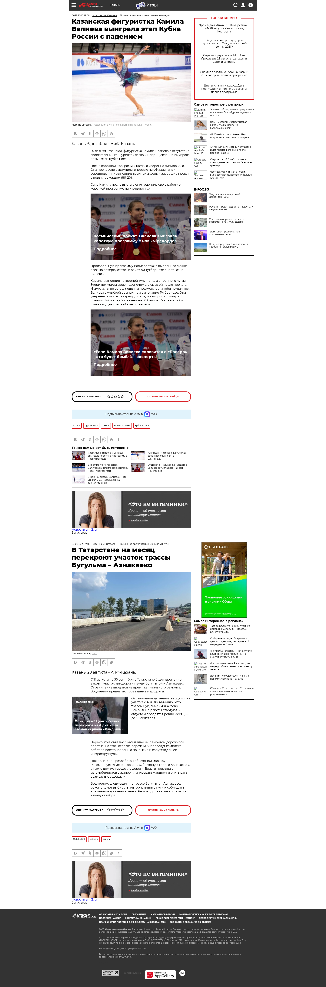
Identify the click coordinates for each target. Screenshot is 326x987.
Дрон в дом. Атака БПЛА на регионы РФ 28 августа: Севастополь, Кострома (224, 28)
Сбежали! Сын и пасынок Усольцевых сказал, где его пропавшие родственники (232, 691)
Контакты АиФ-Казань (138, 918)
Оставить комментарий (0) (163, 396)
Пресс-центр (139, 914)
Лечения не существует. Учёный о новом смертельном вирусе (230, 677)
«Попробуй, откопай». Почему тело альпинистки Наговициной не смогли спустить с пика (231, 653)
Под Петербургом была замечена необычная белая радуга (228, 245)
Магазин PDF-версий (163, 914)
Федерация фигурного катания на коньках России (122, 124)
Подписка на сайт (110, 918)
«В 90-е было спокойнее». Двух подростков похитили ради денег (230, 136)
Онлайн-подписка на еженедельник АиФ (203, 914)
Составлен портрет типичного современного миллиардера (227, 220)
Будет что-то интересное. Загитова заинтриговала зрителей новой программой (108, 467)
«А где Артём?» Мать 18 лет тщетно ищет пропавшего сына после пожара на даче (230, 149)
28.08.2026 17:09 (81, 544)
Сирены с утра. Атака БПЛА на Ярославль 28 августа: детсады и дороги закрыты (224, 58)
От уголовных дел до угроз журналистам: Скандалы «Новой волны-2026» (224, 43)
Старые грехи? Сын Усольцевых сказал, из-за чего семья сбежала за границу (231, 162)
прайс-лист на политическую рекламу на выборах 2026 (132, 922)
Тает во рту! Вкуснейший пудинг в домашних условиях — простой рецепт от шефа (230, 628)
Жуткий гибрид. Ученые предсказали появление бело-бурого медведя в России (232, 112)
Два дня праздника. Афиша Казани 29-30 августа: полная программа (224, 73)
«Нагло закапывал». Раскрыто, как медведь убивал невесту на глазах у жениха (231, 666)
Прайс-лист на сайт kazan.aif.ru (218, 918)
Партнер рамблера (132, 973)
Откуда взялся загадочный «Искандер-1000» (225, 195)
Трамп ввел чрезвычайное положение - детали (224, 233)
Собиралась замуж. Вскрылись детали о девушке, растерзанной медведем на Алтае (229, 641)
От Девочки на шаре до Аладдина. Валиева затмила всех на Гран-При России (168, 467)
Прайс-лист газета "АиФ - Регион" (175, 918)
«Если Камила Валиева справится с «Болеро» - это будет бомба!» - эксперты (140, 354)
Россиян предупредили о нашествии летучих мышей (231, 208)
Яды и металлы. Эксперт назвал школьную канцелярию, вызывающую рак (228, 124)
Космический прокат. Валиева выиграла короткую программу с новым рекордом (136, 238)
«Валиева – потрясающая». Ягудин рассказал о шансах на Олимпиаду (168, 455)
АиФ (94, 653)
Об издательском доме (113, 914)
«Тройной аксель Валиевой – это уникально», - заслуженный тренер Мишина (107, 479)
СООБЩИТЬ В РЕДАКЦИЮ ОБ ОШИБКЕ (190, 922)
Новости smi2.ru (84, 529)
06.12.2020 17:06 (80, 15)
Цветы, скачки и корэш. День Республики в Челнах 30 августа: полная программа (224, 89)
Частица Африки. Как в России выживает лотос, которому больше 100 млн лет (231, 174)
